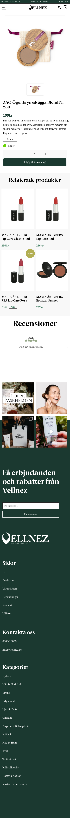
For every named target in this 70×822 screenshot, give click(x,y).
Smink (6, 692)
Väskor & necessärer (14, 784)
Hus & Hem (9, 742)
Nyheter (7, 676)
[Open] (18, 398)
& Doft (12, 709)
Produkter (8, 580)
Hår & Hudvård (11, 684)
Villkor (6, 613)
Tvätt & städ (9, 759)
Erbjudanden (9, 701)
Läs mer (10, 139)
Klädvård (7, 734)
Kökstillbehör (10, 767)
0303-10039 (9, 641)
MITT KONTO (64, 2)
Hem (5, 572)
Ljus (5, 709)
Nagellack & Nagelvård (16, 726)
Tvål (5, 750)
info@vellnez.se (12, 649)
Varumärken (9, 588)
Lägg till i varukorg (35, 162)
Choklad (7, 717)
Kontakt (7, 605)
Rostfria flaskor (11, 775)
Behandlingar (10, 596)
